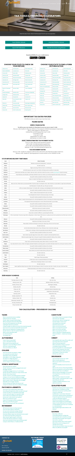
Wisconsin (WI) (28, 107)
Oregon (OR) (27, 75)
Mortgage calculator (7, 369)
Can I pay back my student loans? (10, 354)
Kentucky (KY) (15, 68)
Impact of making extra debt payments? (61, 350)
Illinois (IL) (4, 103)
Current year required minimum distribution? (63, 395)
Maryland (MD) (16, 75)
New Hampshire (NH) (57, 95)
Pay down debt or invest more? (59, 321)
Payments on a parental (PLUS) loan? (11, 360)
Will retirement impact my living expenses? (12, 408)
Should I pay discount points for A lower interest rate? (15, 372)
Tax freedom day (6, 335)
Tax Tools (59, 3)
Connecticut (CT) (6, 82)
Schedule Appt (46, 3)
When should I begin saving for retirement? (12, 417)
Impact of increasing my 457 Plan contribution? (13, 403)
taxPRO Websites (24, 454)
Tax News (63, 3)
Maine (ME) (15, 73)
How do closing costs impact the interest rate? (13, 383)
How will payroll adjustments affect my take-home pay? (15, 391)
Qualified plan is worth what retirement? (62, 394)
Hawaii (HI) (5, 96)
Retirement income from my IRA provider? (62, 390)
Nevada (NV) (15, 96)
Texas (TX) (66, 86)
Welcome (40, 3)
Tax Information (53, 3)
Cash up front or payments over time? (61, 349)
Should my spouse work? (58, 324)
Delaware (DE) (5, 84)
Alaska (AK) (42, 70)
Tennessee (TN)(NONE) (29, 92)
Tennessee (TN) (67, 88)
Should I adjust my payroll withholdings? (12, 320)
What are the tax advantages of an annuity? (62, 372)
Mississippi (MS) (16, 84)
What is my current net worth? (59, 326)
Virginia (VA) (27, 99)
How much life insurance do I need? (60, 358)
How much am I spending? (58, 318)
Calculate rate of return (58, 424)
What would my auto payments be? (11, 343)
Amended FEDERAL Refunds (56, 42)
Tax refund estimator (7, 333)
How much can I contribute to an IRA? (61, 389)
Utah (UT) (27, 94)
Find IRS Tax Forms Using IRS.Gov (56, 48)
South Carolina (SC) (29, 82)
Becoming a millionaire (58, 414)
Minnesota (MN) (16, 82)
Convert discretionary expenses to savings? (12, 418)
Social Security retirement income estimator (12, 412)
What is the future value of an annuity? (61, 377)
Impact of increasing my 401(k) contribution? (13, 400)
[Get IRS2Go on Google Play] (34, 58)
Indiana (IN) (5, 105)
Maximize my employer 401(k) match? (61, 400)
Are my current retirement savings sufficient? (13, 411)
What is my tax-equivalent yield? (10, 332)
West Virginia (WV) (28, 105)
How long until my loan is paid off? (60, 341)
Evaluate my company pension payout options (63, 387)
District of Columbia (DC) (45, 86)
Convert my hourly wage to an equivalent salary (13, 394)
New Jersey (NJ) (16, 103)
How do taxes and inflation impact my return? (63, 426)
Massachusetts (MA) (17, 77)
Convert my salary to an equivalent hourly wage (13, 392)
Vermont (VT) (27, 96)
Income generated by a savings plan (60, 415)
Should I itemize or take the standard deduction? (14, 330)
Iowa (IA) (4, 107)
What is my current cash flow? (59, 329)
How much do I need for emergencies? (61, 320)
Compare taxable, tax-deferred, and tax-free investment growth (17, 326)
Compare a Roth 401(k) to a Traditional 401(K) (13, 421)
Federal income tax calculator (9, 318)
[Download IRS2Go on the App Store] (41, 58)
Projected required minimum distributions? (62, 397)
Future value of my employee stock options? (12, 395)
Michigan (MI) (15, 79)
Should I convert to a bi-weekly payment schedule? (14, 375)
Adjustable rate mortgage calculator (11, 381)
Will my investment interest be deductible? (12, 321)
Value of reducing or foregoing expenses (62, 332)
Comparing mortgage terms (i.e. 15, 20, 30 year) (13, 371)
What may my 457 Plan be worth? (10, 401)
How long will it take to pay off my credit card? (63, 340)
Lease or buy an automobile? (9, 340)
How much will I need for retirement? (11, 409)
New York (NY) (16, 107)
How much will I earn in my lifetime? (60, 370)
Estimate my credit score (58, 353)
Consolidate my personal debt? (59, 346)
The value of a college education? (10, 358)
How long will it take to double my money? (62, 417)
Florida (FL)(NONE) (6, 92)
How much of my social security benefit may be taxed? (15, 327)
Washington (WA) (67, 97)
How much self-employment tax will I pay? (12, 323)
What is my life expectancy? (59, 360)
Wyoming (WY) (28, 109)
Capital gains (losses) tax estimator (10, 324)
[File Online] (37, 443)
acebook (68, 3)
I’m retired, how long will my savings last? (12, 415)
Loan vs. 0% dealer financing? (9, 341)
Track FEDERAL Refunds (18, 42)
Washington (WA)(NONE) (30, 103)
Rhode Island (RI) (28, 79)
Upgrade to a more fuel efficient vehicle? (12, 344)
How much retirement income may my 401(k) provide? (15, 420)
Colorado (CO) (5, 79)
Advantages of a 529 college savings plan (12, 357)
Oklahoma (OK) (28, 73)
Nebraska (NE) (16, 94)
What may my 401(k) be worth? (10, 398)
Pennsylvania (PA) (28, 77)
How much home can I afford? (9, 366)
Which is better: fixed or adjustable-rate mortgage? (14, 380)
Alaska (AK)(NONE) (6, 70)
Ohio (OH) (27, 70)
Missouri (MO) (16, 88)
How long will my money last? (59, 323)
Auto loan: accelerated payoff (9, 346)
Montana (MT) (16, 92)
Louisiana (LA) (16, 70)
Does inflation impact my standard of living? (62, 317)
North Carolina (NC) (17, 109)
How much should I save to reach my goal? (62, 421)
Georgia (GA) (5, 94)
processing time (56, 172)
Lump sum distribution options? (60, 398)
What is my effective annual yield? (60, 427)
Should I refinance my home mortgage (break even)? (14, 368)
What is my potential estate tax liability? (11, 317)
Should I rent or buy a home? (9, 374)
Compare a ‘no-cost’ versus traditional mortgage (13, 377)
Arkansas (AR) (5, 75)
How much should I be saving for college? (12, 352)
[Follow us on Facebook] (67, 454)
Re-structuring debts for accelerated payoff (62, 347)
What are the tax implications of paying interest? (13, 329)
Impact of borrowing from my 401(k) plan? (62, 401)
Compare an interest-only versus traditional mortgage (15, 384)
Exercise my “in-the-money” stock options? (12, 397)
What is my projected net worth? (60, 327)
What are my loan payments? (59, 343)
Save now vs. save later (58, 420)
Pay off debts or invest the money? (60, 352)
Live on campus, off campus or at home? (12, 361)
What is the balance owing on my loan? (61, 344)
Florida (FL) (42, 88)
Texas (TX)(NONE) (28, 88)
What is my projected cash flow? (60, 330)
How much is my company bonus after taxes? (13, 389)
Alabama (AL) (5, 68)
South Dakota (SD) (67, 84)
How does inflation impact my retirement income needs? (15, 414)
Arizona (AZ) (5, 73)
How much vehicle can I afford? (10, 347)
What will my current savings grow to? (61, 423)
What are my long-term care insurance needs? (63, 369)
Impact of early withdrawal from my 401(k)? (62, 403)
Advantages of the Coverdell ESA (10, 355)
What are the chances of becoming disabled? (62, 367)
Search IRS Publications (18, 48)
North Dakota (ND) (28, 68)
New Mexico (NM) (16, 105)
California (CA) (5, 77)
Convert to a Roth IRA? (57, 392)
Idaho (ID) (4, 99)
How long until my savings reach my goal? (62, 418)
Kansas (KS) (5, 109)
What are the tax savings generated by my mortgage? (14, 378)
